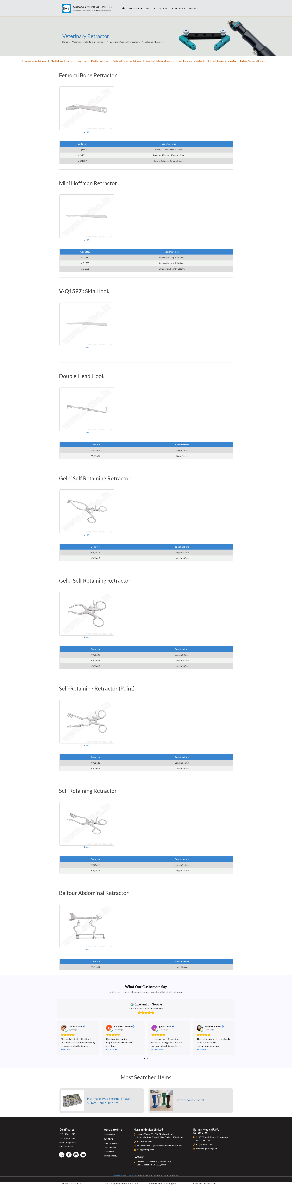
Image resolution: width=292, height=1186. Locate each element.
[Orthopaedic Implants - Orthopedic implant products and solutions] (86, 8)
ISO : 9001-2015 (67, 1134)
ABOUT (150, 8)
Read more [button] (66, 1049)
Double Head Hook (100, 61)
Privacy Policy (110, 1155)
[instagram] (76, 1155)
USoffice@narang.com (206, 1148)
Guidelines (109, 1151)
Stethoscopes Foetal (190, 1100)
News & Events (111, 1143)
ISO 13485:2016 (67, 1138)
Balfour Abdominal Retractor (253, 61)
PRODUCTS (135, 8)
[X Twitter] (61, 1155)
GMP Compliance (67, 1142)
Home (65, 41)
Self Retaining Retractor (224, 61)
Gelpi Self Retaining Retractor (127, 61)
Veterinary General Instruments (125, 41)
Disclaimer (118, 1175)
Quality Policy (66, 1146)
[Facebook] (69, 1155)
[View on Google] (64, 1028)
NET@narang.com (145, 1149)
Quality (164, 8)
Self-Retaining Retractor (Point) (194, 61)
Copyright (130, 1175)
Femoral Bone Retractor (35, 61)
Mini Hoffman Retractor (62, 61)
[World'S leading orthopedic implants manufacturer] (124, 8)
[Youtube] (83, 1155)
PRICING (193, 8)
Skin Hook (82, 61)
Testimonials (110, 1147)
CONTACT (178, 8)
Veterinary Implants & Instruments (89, 41)
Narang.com (109, 1134)
